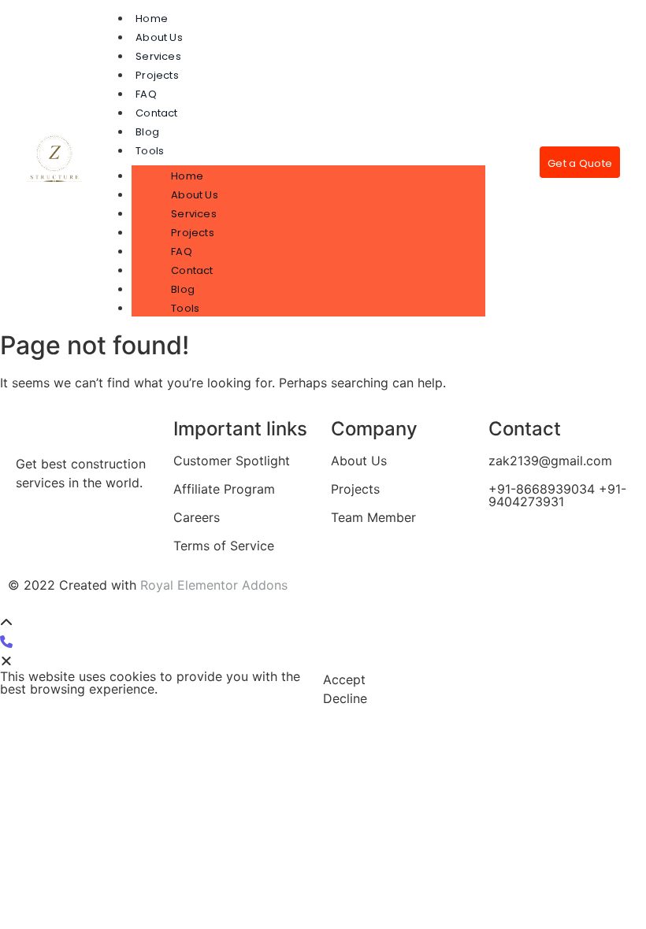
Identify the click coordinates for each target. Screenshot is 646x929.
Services (158, 56)
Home (152, 18)
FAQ (146, 94)
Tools (150, 150)
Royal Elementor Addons (214, 585)
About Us (159, 37)
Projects (157, 75)
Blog (147, 131)
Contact (156, 112)
